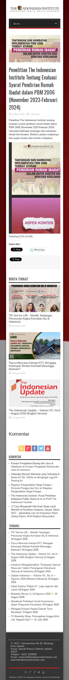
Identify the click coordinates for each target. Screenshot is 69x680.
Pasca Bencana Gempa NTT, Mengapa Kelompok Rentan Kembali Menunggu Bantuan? (32, 366)
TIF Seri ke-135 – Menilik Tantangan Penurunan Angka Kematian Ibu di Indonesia (30, 318)
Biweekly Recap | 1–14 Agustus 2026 (31, 593)
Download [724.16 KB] (21, 236)
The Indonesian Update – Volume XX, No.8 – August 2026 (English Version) (34, 412)
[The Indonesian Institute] (34, 9)
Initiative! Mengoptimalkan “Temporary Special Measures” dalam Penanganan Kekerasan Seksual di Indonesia (35, 568)
